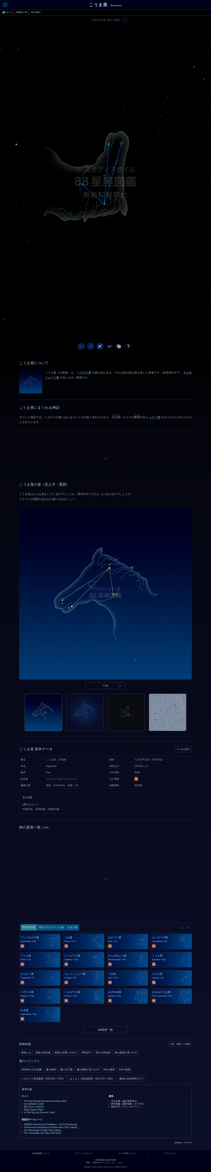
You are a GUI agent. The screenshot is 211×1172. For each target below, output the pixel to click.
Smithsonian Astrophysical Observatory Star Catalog (50, 1127)
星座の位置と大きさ (66, 1052)
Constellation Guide (33, 1104)
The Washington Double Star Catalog (42, 1130)
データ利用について (127, 1153)
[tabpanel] (105, 600)
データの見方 (183, 749)
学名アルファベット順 (51, 927)
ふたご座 (154, 417)
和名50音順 (28, 927)
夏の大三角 (66, 1069)
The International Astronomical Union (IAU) (45, 1101)
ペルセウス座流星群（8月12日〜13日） (43, 1078)
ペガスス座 (84, 372)
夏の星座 (51, 1069)
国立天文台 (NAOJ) (34, 1107)
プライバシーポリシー (84, 1153)
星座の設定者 (43, 1052)
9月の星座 (124, 1069)
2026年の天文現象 (31, 1069)
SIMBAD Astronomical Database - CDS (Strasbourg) (50, 1124)
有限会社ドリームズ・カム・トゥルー (108, 1163)
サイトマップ (170, 1153)
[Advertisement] (105, 457)
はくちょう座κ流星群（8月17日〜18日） (92, 1078)
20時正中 (86, 1052)
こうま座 (105, 4)
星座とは (26, 1052)
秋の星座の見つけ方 (126, 1052)
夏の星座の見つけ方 (88, 1069)
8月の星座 (109, 1069)
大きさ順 (72, 927)
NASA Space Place (33, 1109)
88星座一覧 (105, 1029)
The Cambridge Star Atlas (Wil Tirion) (42, 1133)
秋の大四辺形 (103, 1052)
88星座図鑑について (40, 1153)
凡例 (105, 685)
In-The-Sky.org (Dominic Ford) (39, 1112)
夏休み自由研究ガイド (131, 1078)
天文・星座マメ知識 (180, 1044)
